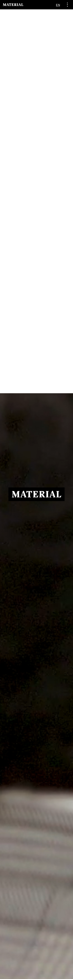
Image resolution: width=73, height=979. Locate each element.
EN (58, 5)
